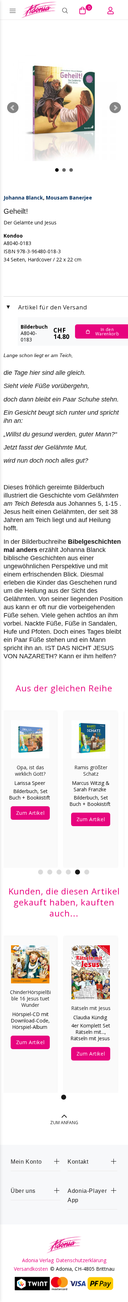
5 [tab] (77, 872)
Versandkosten (31, 1269)
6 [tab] (86, 872)
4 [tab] (68, 872)
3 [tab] (59, 872)
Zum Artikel (30, 812)
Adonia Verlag (38, 1260)
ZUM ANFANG (64, 1123)
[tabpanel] (30, 784)
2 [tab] (49, 872)
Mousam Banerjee (69, 197)
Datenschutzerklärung (81, 1260)
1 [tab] (40, 872)
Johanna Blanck (23, 197)
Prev (12, 107)
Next (115, 107)
